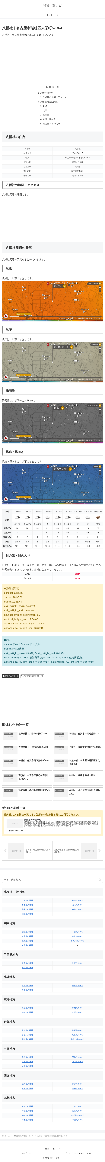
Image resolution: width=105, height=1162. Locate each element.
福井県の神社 (77, 985)
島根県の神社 (27, 1062)
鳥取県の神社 (27, 1057)
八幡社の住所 (46, 93)
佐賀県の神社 (27, 1111)
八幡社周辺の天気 (49, 101)
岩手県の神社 (27, 909)
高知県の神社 (77, 1088)
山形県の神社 (77, 905)
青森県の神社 (27, 905)
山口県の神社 (77, 1062)
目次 (48, 86)
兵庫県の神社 (77, 1030)
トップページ (27, 1153)
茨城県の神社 (27, 932)
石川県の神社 (27, 990)
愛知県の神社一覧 (11, 676)
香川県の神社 (27, 1088)
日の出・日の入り (51, 123)
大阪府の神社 (27, 1039)
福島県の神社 (77, 909)
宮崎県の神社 (77, 1111)
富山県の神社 (27, 985)
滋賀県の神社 (27, 1030)
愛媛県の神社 (77, 1084)
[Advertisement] (52, 59)
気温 (45, 106)
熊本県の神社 (27, 1120)
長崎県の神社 (27, 1115)
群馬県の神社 (27, 941)
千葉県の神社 (77, 932)
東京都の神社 (77, 936)
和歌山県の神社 (77, 1039)
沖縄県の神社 (77, 1120)
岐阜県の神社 (27, 1008)
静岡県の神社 (27, 1012)
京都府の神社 (27, 1035)
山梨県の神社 (27, 967)
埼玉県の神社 (27, 945)
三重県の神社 (77, 1012)
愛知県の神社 (77, 1008)
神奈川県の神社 (77, 941)
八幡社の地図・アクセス (55, 97)
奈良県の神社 (77, 1035)
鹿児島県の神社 (77, 1115)
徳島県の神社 (27, 1084)
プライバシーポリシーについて (78, 1153)
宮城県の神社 (27, 914)
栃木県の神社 (27, 936)
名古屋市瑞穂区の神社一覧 (33, 676)
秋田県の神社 (77, 900)
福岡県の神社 (27, 1106)
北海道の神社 (27, 900)
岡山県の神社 (27, 1066)
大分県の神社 (77, 1106)
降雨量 (46, 115)
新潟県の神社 (27, 963)
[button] (100, 879)
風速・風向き (49, 119)
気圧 (45, 110)
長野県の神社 (77, 963)
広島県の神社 (77, 1057)
